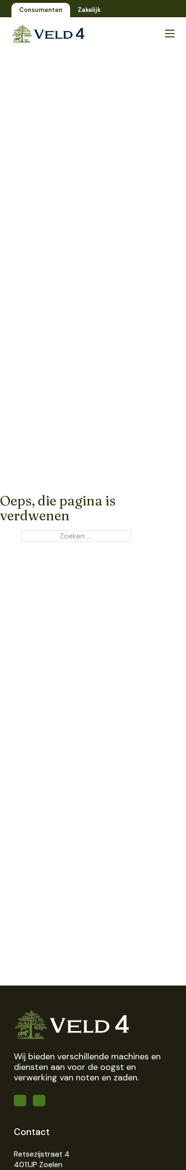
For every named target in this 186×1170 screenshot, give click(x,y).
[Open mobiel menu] (170, 33)
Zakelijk (89, 10)
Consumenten (40, 10)
